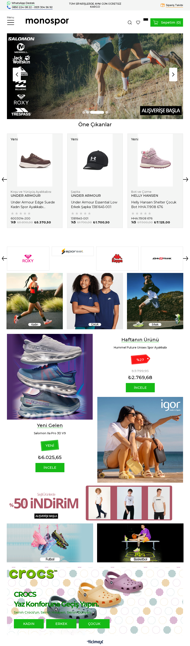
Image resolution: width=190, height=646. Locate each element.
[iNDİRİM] (95, 503)
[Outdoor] (95, 76)
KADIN (29, 624)
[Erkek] (155, 301)
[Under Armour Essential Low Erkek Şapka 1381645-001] (95, 160)
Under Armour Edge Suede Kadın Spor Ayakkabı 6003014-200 (33, 204)
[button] (83, 112)
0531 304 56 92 (43, 7)
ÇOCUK (94, 624)
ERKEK (61, 624)
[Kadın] (34, 301)
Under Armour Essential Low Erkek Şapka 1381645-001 (94, 204)
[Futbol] (49, 542)
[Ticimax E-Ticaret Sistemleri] (95, 642)
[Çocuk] (95, 301)
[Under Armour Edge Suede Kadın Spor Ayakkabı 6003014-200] (34, 160)
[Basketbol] (140, 542)
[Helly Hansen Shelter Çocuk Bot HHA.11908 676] (155, 160)
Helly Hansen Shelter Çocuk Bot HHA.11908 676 (153, 204)
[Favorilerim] (138, 22)
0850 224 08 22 (22, 7)
